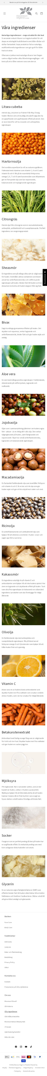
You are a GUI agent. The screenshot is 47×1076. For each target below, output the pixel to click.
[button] (4, 13)
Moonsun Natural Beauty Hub (15, 1022)
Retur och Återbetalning (13, 952)
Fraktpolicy (17, 1071)
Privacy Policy (10, 962)
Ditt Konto (8, 942)
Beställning (8, 957)
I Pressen (8, 1027)
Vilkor (7, 967)
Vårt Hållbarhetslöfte (12, 1017)
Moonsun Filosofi (11, 1001)
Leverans (8, 947)
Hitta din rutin (9, 1037)
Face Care (8, 922)
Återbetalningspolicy (15, 1068)
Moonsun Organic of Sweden (22, 1065)
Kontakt (7, 982)
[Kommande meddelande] (42, 2)
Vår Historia (9, 1006)
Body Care (8, 927)
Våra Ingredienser (11, 1011)
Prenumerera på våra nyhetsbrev (16, 987)
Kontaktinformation (29, 1071)
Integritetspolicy (28, 1068)
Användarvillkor (40, 1068)
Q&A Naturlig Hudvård (12, 1032)
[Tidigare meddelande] (4, 2)
